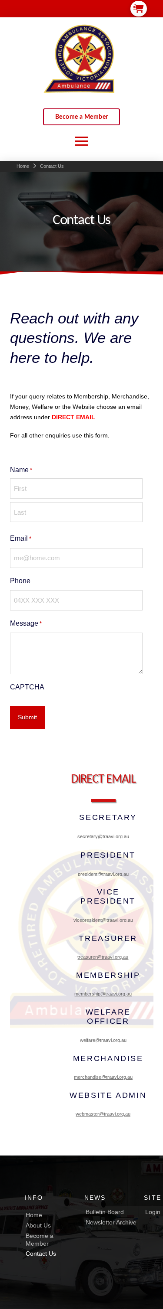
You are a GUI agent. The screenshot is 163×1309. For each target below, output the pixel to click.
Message (26, 623)
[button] (138, 8)
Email (20, 538)
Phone (20, 580)
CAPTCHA (27, 687)
